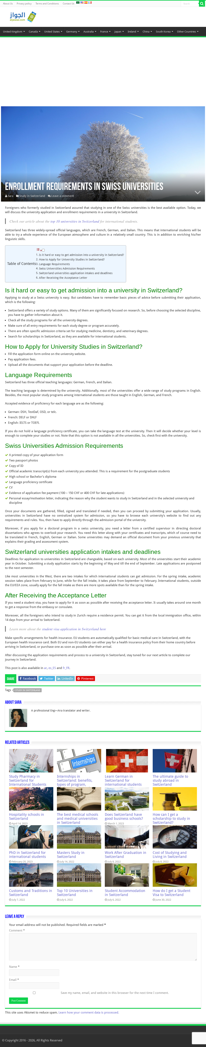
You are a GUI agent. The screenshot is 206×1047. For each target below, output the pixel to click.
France (104, 31)
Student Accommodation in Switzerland (125, 893)
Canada (33, 31)
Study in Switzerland (32, 196)
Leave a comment (62, 196)
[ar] (77, 2)
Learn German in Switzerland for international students (123, 780)
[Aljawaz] (23, 16)
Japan (117, 31)
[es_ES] (86, 2)
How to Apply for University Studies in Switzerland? (72, 259)
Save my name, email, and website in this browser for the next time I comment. (115, 993)
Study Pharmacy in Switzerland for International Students (27, 780)
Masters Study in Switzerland (70, 855)
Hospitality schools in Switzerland (26, 817)
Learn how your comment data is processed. (89, 1012)
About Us (8, 3)
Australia (88, 31)
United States (52, 31)
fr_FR (66, 668)
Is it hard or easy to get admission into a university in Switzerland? (81, 254)
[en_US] (81, 2)
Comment (17, 930)
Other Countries (186, 31)
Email (14, 980)
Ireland (132, 31)
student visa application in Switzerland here (74, 628)
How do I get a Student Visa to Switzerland (171, 893)
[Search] (202, 4)
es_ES (52, 668)
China (146, 31)
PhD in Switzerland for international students (27, 855)
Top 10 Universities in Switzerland (75, 893)
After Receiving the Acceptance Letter (63, 277)
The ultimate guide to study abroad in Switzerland (170, 780)
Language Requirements (54, 264)
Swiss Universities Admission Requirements (67, 268)
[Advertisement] (103, 70)
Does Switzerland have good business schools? (124, 817)
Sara (10, 196)
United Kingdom (12, 31)
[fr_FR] (90, 2)
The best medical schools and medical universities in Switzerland (77, 819)
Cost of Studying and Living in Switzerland (170, 855)
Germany (71, 31)
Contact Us (68, 3)
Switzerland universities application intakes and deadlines (75, 273)
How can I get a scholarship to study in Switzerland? (171, 819)
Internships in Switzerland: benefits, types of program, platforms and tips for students (75, 784)
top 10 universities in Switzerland (74, 221)
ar (45, 668)
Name (14, 967)
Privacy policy (24, 3)
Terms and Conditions (47, 3)
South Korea (163, 31)
